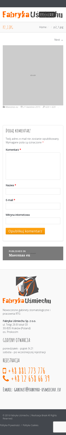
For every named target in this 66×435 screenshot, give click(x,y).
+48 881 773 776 (25, 371)
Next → (58, 39)
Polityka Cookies (30, 425)
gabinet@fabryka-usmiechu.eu (37, 389)
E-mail (10, 200)
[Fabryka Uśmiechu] (33, 14)
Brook (44, 415)
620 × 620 (50, 107)
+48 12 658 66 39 (29, 378)
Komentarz (13, 149)
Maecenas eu (12, 107)
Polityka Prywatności (10, 425)
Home (43, 27)
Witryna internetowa (18, 214)
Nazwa (11, 185)
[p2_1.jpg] (33, 75)
